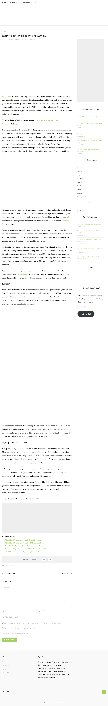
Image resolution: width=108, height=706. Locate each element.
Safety (79, 190)
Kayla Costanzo (8, 40)
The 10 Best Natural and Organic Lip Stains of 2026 (23, 552)
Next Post (66, 573)
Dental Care (80, 168)
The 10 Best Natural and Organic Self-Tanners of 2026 (24, 543)
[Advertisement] (37, 518)
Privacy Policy (6, 673)
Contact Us (37, 2)
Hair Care (80, 179)
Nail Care (80, 186)
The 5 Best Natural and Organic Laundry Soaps (89, 116)
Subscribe (86, 314)
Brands (90, 202)
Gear (78, 175)
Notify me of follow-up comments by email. (20, 628)
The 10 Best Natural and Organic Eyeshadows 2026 (23, 540)
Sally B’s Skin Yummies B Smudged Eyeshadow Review (25, 546)
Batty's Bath (7, 565)
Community (26, 2)
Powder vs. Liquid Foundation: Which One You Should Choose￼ (28, 549)
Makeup (6, 31)
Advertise (5, 669)
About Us (5, 662)
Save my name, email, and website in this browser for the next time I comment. (32, 623)
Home (4, 2)
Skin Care (80, 193)
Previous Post (9, 573)
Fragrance (80, 171)
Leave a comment (30, 40)
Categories (13, 2)
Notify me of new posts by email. (16, 634)
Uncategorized (81, 197)
